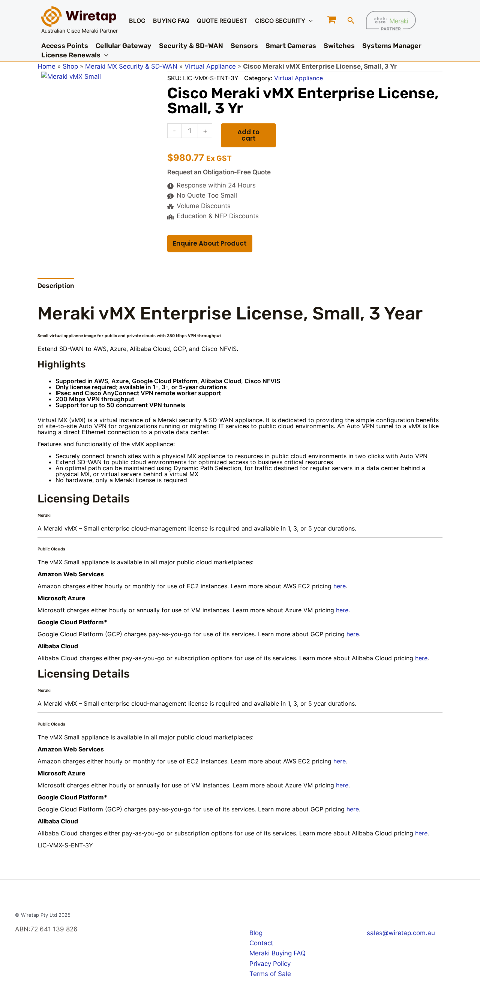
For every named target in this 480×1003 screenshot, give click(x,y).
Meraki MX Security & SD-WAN (131, 66)
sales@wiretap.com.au (401, 933)
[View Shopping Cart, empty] (332, 20)
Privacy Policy (270, 963)
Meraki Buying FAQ (277, 953)
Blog (255, 933)
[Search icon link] (351, 21)
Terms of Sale (270, 974)
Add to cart (248, 135)
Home (47, 66)
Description (56, 285)
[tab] (56, 286)
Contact (261, 943)
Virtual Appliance (210, 66)
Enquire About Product (210, 243)
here (339, 586)
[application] (309, 20)
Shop (70, 66)
